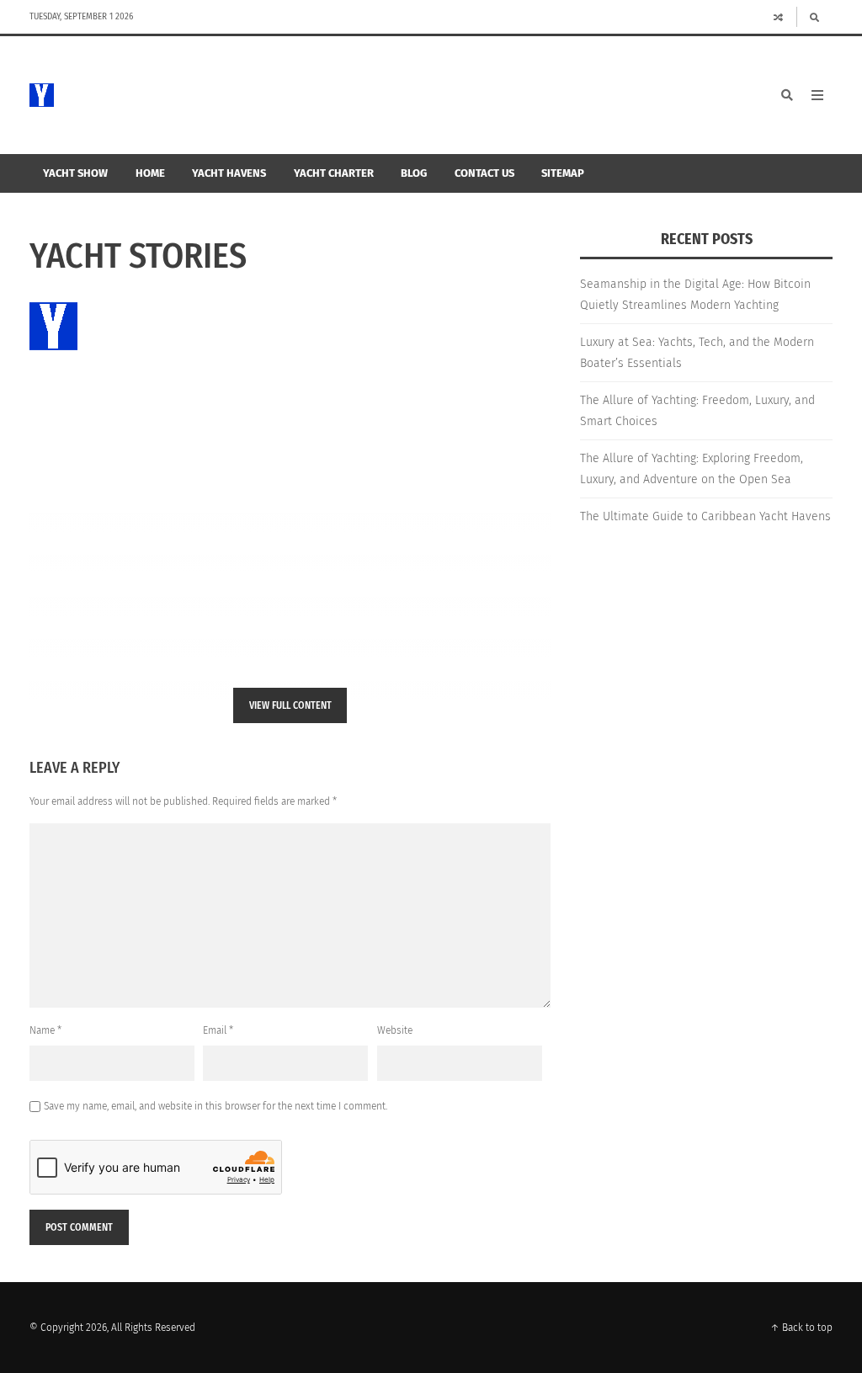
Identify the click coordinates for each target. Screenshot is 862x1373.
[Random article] (779, 17)
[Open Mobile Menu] (817, 95)
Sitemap (562, 173)
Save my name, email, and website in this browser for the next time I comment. (215, 1106)
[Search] (814, 17)
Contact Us (484, 173)
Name (45, 1030)
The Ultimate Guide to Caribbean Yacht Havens (705, 516)
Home (150, 173)
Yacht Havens (229, 173)
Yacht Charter (334, 173)
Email (218, 1030)
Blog (414, 173)
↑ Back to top (801, 1327)
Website (394, 1030)
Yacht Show (75, 173)
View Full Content (290, 705)
